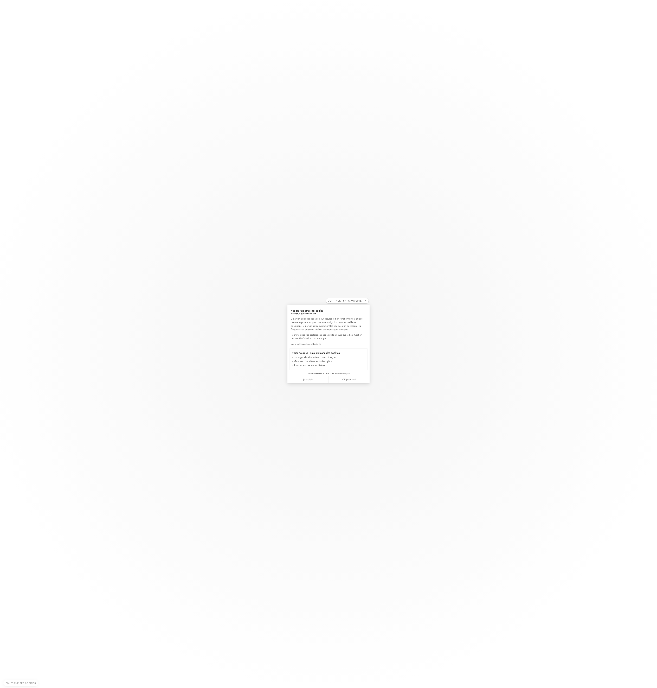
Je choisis (308, 379)
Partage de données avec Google (315, 357)
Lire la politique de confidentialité (306, 344)
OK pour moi (349, 379)
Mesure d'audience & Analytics (313, 361)
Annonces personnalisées (309, 365)
